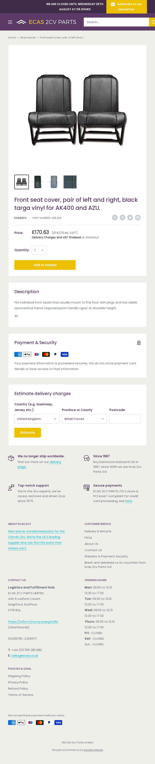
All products (28, 37)
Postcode (117, 410)
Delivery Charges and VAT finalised (56, 237)
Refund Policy (18, 688)
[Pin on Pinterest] (122, 217)
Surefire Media (93, 750)
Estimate (27, 432)
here (128, 501)
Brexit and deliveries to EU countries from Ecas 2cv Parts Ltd (115, 564)
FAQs (88, 537)
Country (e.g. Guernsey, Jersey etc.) (33, 407)
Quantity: (21, 250)
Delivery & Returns (98, 531)
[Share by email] (138, 217)
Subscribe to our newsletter (129, 6)
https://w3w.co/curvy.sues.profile (33, 621)
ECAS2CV (20, 218)
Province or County (77, 410)
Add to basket (45, 265)
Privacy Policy (18, 682)
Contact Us (93, 550)
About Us (91, 544)
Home (12, 37)
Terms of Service (20, 695)
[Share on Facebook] (115, 217)
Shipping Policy (19, 676)
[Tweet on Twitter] (130, 217)
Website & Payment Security (106, 556)
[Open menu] (10, 22)
